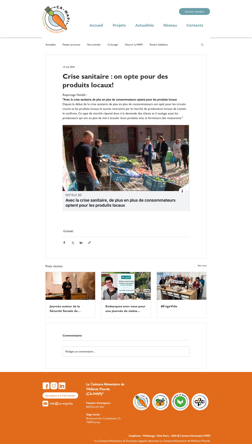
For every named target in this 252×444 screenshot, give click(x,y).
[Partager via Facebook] (64, 242)
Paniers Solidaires (159, 44)
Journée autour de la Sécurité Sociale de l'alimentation (65, 308)
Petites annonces (71, 44)
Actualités (50, 44)
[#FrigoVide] (181, 286)
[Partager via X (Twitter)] (72, 242)
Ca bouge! (112, 44)
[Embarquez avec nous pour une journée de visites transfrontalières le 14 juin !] (126, 286)
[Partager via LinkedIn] (81, 242)
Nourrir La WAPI (134, 44)
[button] (202, 44)
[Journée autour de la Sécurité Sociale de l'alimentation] (70, 286)
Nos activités (94, 44)
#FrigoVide (169, 306)
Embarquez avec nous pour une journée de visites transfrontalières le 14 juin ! (125, 308)
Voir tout (202, 265)
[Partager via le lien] (89, 242)
